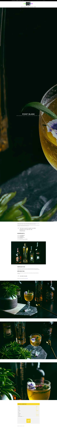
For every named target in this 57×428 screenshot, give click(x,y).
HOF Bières (17, 0)
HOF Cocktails (13, 0)
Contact (23, 0)
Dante (35, 223)
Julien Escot (26, 278)
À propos (20, 0)
